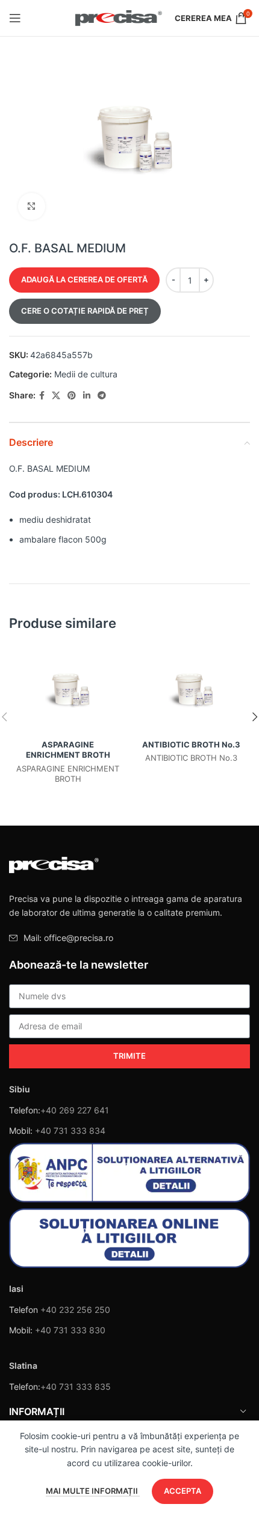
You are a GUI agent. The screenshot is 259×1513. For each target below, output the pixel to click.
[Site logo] (119, 17)
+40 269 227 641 (74, 1110)
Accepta (182, 1491)
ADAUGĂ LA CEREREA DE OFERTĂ (84, 279)
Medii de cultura (85, 374)
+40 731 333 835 (75, 1386)
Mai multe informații (93, 1491)
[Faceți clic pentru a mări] (31, 206)
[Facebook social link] (42, 396)
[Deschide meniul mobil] (15, 18)
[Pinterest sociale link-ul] (72, 396)
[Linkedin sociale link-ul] (87, 396)
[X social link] (56, 396)
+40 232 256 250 (75, 1309)
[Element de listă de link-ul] (129, 938)
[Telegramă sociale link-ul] (102, 396)
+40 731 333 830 (70, 1330)
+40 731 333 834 (70, 1130)
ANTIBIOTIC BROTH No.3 (191, 744)
